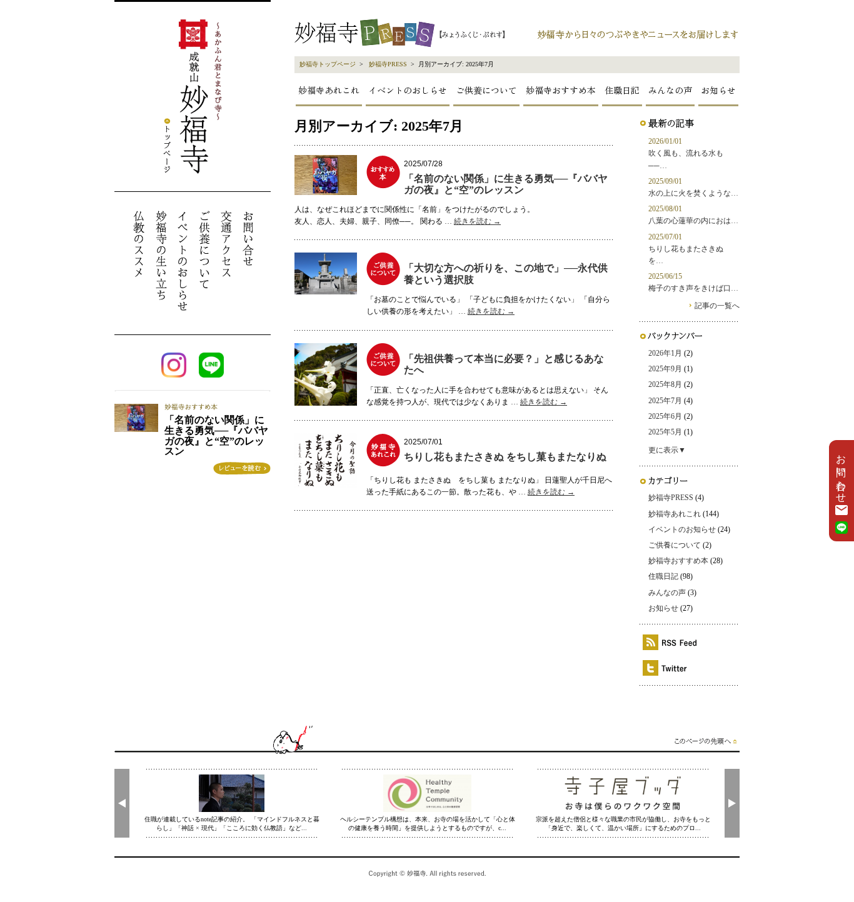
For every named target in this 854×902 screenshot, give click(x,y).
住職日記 (622, 90)
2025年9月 (665, 368)
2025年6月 (665, 416)
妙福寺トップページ (327, 64)
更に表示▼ (667, 450)
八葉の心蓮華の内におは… (693, 220)
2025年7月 (665, 400)
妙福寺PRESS (388, 64)
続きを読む (477, 221)
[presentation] (121, 803)
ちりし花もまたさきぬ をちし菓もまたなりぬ (505, 456)
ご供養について (486, 90)
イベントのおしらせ (407, 90)
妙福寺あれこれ (328, 90)
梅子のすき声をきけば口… (693, 288)
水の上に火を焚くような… (693, 193)
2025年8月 (665, 384)
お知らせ (718, 90)
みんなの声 (670, 90)
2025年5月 (665, 432)
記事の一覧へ (717, 305)
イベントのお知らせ (682, 529)
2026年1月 (665, 353)
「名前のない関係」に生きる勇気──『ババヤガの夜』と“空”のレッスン (506, 184)
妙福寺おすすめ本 (561, 90)
